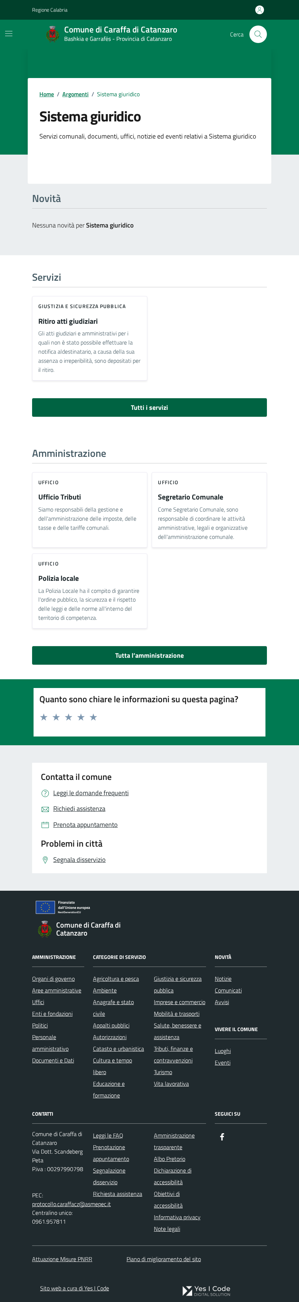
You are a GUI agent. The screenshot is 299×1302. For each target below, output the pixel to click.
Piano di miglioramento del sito (164, 1259)
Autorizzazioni (110, 1037)
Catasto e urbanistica (118, 1048)
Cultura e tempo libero (112, 1066)
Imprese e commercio (179, 1002)
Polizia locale (58, 578)
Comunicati (228, 990)
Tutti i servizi (149, 407)
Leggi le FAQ (108, 1135)
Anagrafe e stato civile (113, 1008)
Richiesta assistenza (117, 1193)
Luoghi (223, 1050)
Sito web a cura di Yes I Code (74, 1288)
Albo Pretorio (169, 1158)
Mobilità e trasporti (176, 1013)
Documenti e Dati (53, 1060)
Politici (40, 1025)
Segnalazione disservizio (109, 1176)
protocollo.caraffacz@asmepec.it (71, 1204)
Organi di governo (53, 978)
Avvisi (222, 1002)
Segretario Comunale (190, 497)
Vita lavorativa (171, 1083)
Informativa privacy (177, 1217)
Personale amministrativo (50, 1043)
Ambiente (105, 990)
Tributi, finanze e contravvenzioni (173, 1054)
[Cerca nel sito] (258, 34)
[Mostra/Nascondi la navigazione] (8, 33)
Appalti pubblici (111, 1025)
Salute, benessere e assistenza (177, 1031)
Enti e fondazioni (52, 1013)
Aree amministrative (56, 990)
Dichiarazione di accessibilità (172, 1176)
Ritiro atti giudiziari (68, 321)
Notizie (223, 978)
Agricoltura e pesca (116, 978)
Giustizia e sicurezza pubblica (82, 306)
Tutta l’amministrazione (149, 655)
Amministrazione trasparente (174, 1141)
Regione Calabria (49, 9)
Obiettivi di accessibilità (168, 1199)
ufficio (48, 482)
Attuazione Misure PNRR (62, 1259)
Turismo (163, 1072)
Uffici (38, 1002)
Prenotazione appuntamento (111, 1153)
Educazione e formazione (109, 1089)
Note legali (167, 1228)
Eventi (222, 1062)
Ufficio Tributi (59, 497)
